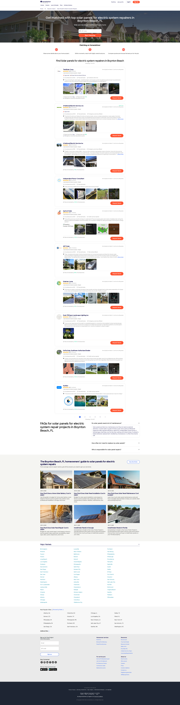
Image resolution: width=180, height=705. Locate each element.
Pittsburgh (110, 556)
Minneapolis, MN (71, 620)
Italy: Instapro (90, 689)
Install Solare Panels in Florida (117, 528)
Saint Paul (76, 567)
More (61, 5)
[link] (90, 71)
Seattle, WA (94, 626)
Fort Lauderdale (45, 584)
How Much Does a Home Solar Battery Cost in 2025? (55, 494)
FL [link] (45, 8)
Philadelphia (110, 554)
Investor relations (125, 668)
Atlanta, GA (47, 613)
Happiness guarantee (126, 672)
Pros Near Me (124, 648)
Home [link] (41, 8)
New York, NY (118, 620)
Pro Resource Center (101, 663)
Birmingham (43, 549)
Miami (42, 589)
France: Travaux (72, 689)
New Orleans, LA (95, 620)
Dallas (109, 569)
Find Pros (98, 639)
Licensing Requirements (127, 653)
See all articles (133, 462)
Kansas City (77, 569)
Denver (42, 577)
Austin (109, 567)
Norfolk (109, 584)
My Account (124, 639)
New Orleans (77, 551)
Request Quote (117, 98)
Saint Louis (77, 572)
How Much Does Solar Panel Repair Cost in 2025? (54, 528)
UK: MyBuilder (108, 689)
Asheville (76, 582)
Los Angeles (43, 561)
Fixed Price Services (101, 644)
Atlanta (42, 597)
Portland (109, 549)
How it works (124, 659)
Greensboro (77, 587)
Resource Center (125, 644)
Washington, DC (119, 626)
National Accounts (101, 668)
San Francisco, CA (72, 626)
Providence (110, 559)
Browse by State (57, 609)
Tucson (42, 554)
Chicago (42, 600)
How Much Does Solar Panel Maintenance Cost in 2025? (123, 494)
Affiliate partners (125, 674)
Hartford (42, 579)
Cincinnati (77, 594)
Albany (76, 577)
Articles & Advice (68, 5)
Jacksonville (43, 587)
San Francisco (44, 572)
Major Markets (45, 544)
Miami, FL (117, 616)
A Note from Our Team (126, 651)
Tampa (42, 594)
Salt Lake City (111, 582)
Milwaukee (110, 597)
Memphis (110, 561)
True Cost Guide (125, 642)
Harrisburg (110, 551)
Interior (42, 5)
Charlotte (76, 584)
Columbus (77, 600)
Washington (43, 582)
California (86, 694)
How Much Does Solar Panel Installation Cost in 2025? (89, 494)
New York (76, 579)
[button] (68, 88)
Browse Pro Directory (101, 642)
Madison (109, 594)
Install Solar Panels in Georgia (84, 528)
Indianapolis (43, 602)
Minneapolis (77, 564)
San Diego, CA (48, 626)
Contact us (123, 670)
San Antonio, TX (118, 623)
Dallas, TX (117, 613)
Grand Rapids (78, 561)
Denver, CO (47, 616)
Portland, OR (71, 623)
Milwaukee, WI (48, 620)
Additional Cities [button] (44, 631)
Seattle (109, 592)
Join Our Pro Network (101, 661)
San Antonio (110, 579)
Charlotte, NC (71, 613)
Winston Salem (78, 592)
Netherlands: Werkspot (99, 689)
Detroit (76, 559)
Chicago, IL (94, 613)
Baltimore (76, 554)
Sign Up (136, 2)
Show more (120, 119)
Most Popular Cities (45, 609)
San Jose (42, 574)
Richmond (110, 587)
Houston (109, 577)
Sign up (49, 654)
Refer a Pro (123, 646)
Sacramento (43, 567)
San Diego (43, 569)
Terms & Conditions (98, 696)
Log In (128, 2)
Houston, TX (70, 616)
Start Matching (90, 35)
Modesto (42, 564)
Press (122, 665)
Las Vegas (77, 574)
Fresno (42, 556)
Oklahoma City (78, 602)
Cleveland (77, 597)
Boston (76, 556)
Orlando (42, 592)
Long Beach (43, 559)
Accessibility (97, 694)
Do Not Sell (91, 694)
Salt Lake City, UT (96, 623)
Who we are (124, 661)
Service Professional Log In (103, 659)
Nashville (109, 564)
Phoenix (42, 551)
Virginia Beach (111, 589)
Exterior (48, 5)
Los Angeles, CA (95, 616)
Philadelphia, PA (48, 623)
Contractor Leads (100, 665)
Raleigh (76, 589)
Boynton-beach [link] (51, 8)
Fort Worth (110, 574)
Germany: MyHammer (81, 689)
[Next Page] (105, 417)
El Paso (109, 572)
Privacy (81, 694)
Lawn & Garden (55, 5)
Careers (123, 663)
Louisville (76, 549)
